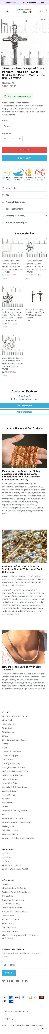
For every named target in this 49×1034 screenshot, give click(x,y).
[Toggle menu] (3, 11)
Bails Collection (9, 724)
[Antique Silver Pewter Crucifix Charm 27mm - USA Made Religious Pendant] (36, 296)
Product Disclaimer (10, 919)
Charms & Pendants (11, 751)
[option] (24, 41)
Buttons (5, 743)
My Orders (6, 857)
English (7, 1019)
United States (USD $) (14, 1011)
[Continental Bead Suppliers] (24, 11)
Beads (5, 736)
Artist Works (7, 720)
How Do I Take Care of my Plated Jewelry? (21, 668)
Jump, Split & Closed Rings (14, 787)
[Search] (8, 11)
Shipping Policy (9, 927)
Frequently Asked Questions (15, 911)
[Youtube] (17, 981)
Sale (4, 814)
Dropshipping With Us (12, 907)
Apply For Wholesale (11, 865)
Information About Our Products (24, 428)
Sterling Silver (8, 826)
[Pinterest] (26, 981)
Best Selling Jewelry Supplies (15, 740)
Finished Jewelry (9, 779)
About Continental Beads (14, 888)
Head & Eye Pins (9, 783)
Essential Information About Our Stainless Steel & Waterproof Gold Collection (22, 569)
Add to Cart (24, 149)
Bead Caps (7, 728)
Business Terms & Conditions (15, 892)
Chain (4, 747)
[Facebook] (8, 981)
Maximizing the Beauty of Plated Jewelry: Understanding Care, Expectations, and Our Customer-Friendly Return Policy (21, 475)
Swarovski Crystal (10, 830)
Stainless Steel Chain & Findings (17, 822)
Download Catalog (11, 903)
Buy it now (24, 158)
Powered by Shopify (37, 1025)
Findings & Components (13, 775)
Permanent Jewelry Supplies (15, 810)
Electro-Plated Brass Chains (15, 771)
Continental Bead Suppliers (18, 1025)
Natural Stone (8, 795)
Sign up (8, 973)
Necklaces (7, 798)
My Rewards (7, 861)
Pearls (5, 806)
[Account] (40, 11)
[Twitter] (3, 981)
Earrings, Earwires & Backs (13, 767)
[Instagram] (12, 981)
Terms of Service (10, 931)
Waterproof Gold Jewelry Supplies (18, 838)
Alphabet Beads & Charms (14, 716)
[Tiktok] (22, 981)
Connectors (7, 759)
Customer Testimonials (13, 900)
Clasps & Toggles (10, 755)
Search (5, 884)
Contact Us (7, 896)
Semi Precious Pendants (13, 818)
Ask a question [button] (24, 411)
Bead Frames (8, 732)
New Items (7, 802)
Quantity (6, 133)
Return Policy (8, 923)
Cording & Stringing (11, 763)
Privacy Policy (8, 915)
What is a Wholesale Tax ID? (15, 869)
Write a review (24, 405)
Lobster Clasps (9, 791)
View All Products (10, 834)
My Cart (5, 853)
